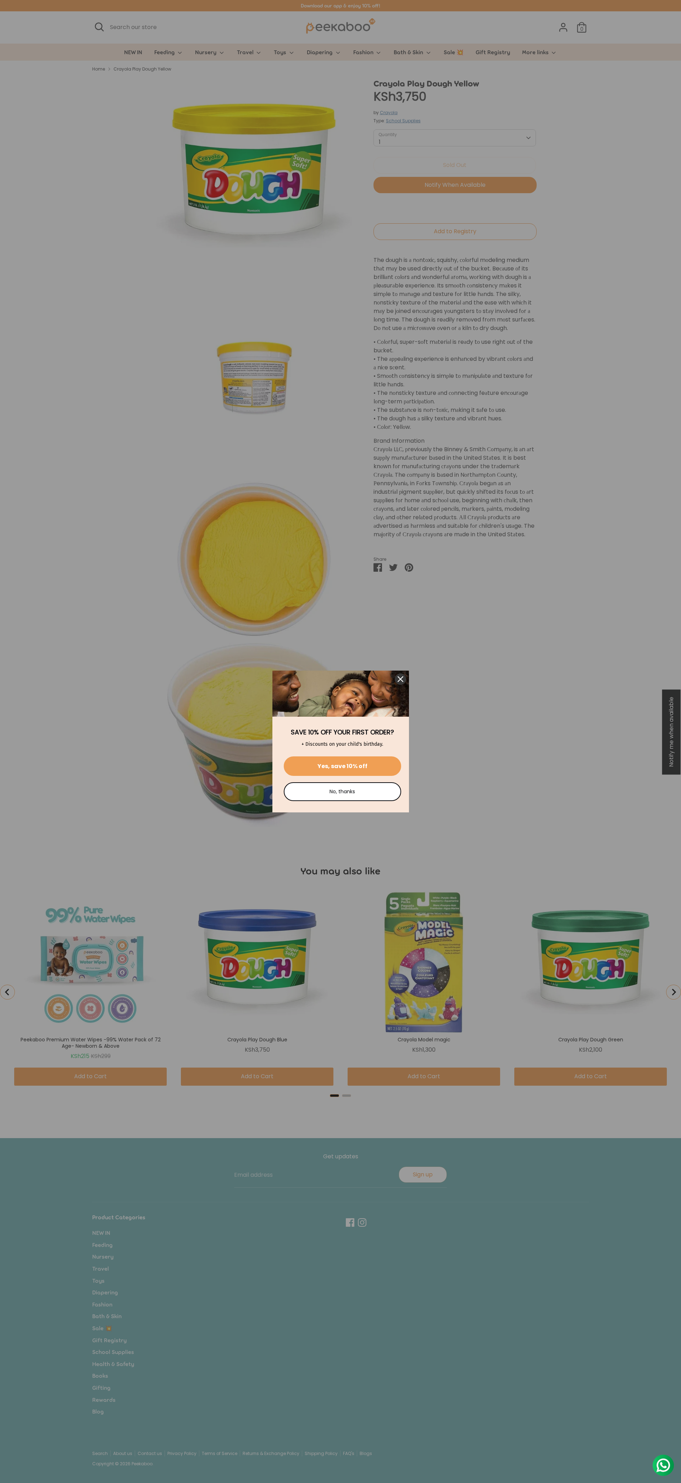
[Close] (400, 679)
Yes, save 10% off (342, 766)
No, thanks (342, 791)
